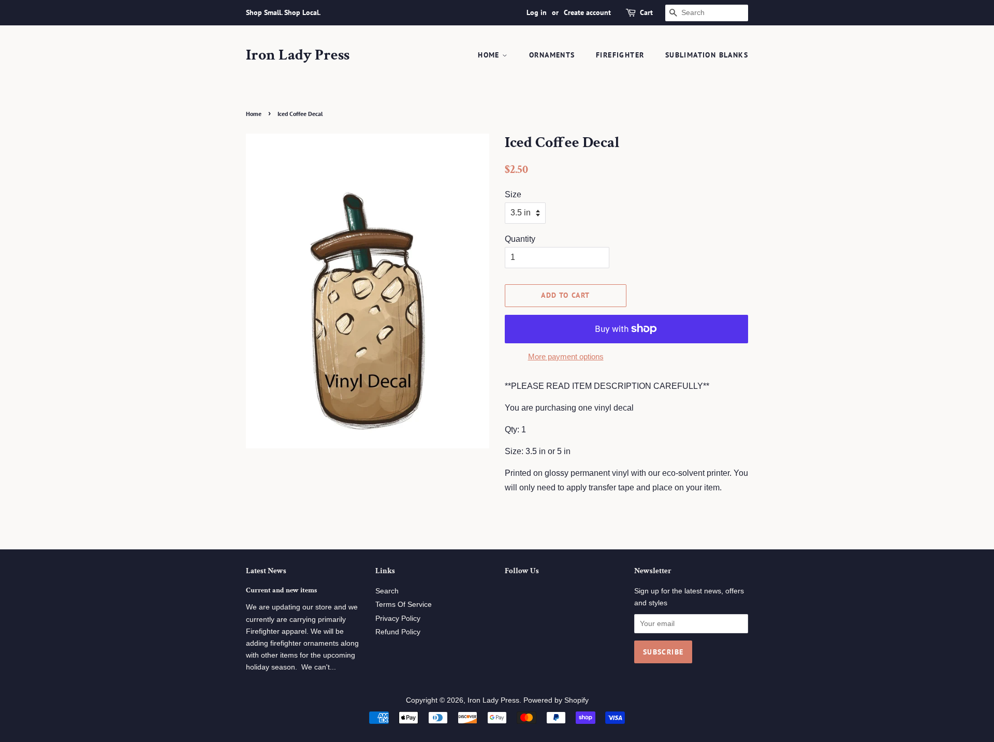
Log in (537, 12)
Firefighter (620, 55)
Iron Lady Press (297, 55)
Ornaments (552, 55)
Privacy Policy (397, 618)
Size (513, 194)
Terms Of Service (403, 604)
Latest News (266, 571)
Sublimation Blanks (706, 55)
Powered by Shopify (556, 700)
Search (387, 591)
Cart (646, 12)
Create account (587, 12)
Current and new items (281, 590)
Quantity (520, 239)
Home (490, 55)
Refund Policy (397, 632)
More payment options (566, 356)
